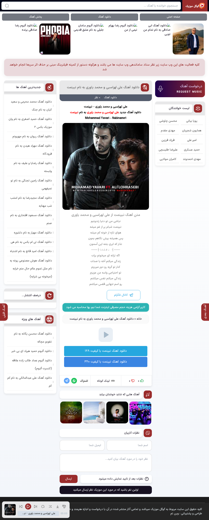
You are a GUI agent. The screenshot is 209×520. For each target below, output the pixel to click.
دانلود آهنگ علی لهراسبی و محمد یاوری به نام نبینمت (103, 87)
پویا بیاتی (191, 121)
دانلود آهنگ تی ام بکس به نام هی (31, 242)
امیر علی (192, 140)
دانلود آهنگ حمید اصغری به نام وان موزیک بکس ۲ (30, 123)
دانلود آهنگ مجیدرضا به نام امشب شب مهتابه (31, 202)
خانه (139, 319)
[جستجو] (7, 6)
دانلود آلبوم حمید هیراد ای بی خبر (31, 351)
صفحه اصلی (173, 17)
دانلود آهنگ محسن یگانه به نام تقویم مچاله (33, 338)
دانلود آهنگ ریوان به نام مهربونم (32, 136)
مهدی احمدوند (192, 159)
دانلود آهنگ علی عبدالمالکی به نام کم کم (29, 382)
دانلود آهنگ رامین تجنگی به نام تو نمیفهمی (31, 185)
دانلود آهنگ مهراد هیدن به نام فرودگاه (33, 150)
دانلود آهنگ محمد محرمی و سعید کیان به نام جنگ (31, 106)
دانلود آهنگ (104, 17)
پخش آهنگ (35, 17)
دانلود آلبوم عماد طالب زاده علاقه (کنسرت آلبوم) (32, 364)
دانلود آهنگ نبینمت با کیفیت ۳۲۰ (105, 361)
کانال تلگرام (121, 295)
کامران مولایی (168, 159)
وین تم (174, 513)
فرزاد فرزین (168, 140)
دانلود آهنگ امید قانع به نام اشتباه (31, 251)
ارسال (68, 479)
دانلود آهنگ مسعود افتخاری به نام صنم (31, 219)
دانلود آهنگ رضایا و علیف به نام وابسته (33, 167)
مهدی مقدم (168, 130)
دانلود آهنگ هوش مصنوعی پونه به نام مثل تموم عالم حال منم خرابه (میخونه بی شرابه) (31, 269)
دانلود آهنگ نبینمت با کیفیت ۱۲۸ (106, 351)
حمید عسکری (192, 150)
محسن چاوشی (168, 121)
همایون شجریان (191, 130)
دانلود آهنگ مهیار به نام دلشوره (33, 233)
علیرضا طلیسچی (168, 150)
